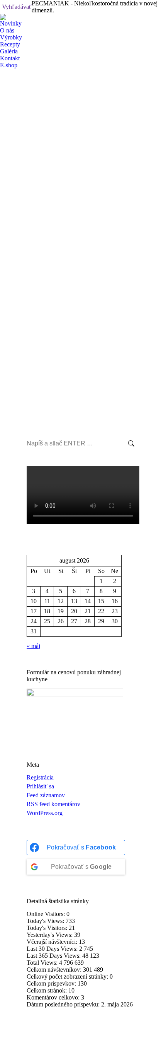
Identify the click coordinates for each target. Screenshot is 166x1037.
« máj (33, 646)
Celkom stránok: (47, 990)
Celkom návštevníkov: (55, 969)
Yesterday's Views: (50, 934)
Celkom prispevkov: (52, 983)
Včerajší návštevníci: (53, 941)
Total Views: (43, 962)
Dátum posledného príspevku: (64, 1004)
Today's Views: (46, 921)
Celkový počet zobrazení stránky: (68, 976)
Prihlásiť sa (40, 786)
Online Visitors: (46, 914)
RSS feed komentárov (53, 804)
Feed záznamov (46, 795)
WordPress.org (45, 813)
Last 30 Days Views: (53, 948)
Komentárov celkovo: (54, 997)
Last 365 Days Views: (54, 955)
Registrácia (40, 777)
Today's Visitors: (48, 927)
